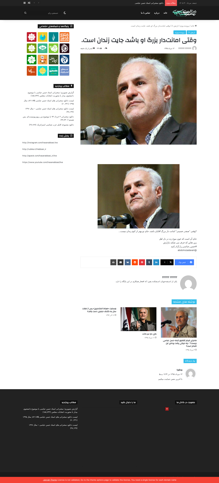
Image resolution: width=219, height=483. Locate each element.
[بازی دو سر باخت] (138, 319)
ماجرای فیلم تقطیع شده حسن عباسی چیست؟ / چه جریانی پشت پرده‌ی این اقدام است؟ (180, 343)
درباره (156, 13)
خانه (165, 13)
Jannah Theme (50, 480)
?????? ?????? (184, 48)
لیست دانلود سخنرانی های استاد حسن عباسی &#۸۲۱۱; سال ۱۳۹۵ (50, 417)
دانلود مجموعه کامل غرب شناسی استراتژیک (55, 124)
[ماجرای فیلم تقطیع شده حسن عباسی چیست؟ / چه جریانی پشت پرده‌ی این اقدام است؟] (179, 322)
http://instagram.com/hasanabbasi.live (40, 142)
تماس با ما (145, 13)
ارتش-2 (174, 26)
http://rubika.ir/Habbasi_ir (34, 149)
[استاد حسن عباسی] (184, 13)
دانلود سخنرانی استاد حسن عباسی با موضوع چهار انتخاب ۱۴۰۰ (137, 3)
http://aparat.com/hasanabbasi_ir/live (39, 155)
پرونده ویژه (184, 26)
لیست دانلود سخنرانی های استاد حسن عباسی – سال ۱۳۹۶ (49, 108)
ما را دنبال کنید (128, 402)
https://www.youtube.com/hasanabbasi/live (42, 162)
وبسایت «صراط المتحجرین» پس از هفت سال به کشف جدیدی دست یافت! (99, 310)
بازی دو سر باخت (149, 334)
